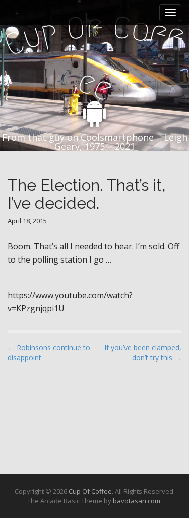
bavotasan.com (136, 500)
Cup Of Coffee (90, 491)
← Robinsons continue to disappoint (49, 352)
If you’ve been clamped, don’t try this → (142, 352)
